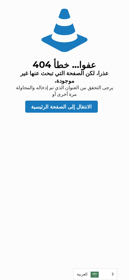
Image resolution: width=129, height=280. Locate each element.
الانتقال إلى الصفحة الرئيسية (61, 107)
